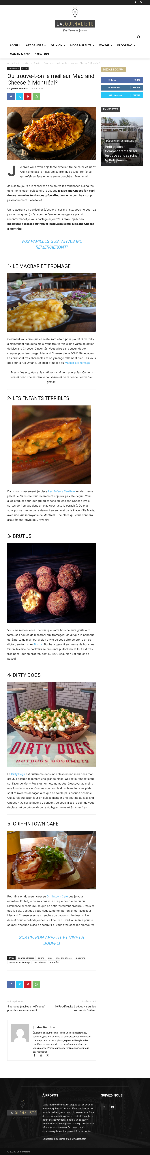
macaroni (80, 957)
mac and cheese (64, 957)
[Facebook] (135, 3)
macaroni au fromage (19, 962)
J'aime (137, 80)
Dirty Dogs (18, 774)
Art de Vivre (24, 63)
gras (50, 957)
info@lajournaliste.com (73, 1138)
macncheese (40, 962)
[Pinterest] (27, 96)
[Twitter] (19, 96)
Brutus (38, 644)
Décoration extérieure (120, 141)
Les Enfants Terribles (62, 491)
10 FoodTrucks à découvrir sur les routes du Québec (75, 1008)
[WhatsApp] (36, 96)
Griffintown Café (57, 896)
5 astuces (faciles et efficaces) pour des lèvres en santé (26, 1008)
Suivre (136, 87)
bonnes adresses (26, 957)
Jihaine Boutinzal (19, 88)
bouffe (41, 957)
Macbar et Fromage (77, 362)
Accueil (11, 63)
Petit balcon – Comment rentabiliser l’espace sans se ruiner (122, 151)
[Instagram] (140, 3)
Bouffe (36, 63)
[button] (138, 36)
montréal (54, 962)
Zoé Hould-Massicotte (116, 160)
